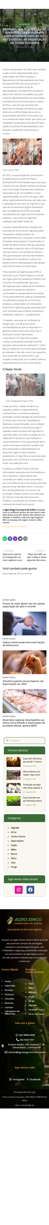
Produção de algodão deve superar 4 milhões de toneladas (32, 789)
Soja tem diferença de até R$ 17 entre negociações (32, 761)
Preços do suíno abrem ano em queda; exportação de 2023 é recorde (24, 605)
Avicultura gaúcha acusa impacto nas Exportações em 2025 (23, 682)
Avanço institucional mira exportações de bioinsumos (24, 644)
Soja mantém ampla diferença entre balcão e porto (32, 800)
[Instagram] (18, 890)
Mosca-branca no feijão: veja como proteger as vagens (32, 774)
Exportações (24, 24)
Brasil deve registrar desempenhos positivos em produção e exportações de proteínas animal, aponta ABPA (24, 723)
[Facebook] (30, 890)
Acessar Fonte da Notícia (15, 526)
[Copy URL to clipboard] (15, 538)
